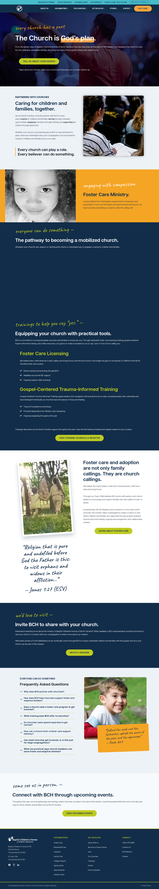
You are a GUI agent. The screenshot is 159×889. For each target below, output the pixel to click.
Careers (125, 856)
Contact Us (126, 847)
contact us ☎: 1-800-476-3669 (116, 2)
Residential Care (60, 847)
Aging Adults (59, 865)
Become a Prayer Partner (97, 847)
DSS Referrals (96, 2)
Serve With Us (93, 843)
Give (89, 852)
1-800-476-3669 (128, 843)
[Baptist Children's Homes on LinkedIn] (18, 865)
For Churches (93, 856)
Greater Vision (59, 874)
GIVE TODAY (143, 8)
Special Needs (59, 870)
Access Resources (65, 2)
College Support (60, 861)
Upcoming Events (81, 2)
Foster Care (58, 843)
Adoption (57, 852)
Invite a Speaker (94, 870)
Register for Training (46, 2)
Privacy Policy (146, 886)
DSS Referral (127, 852)
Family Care (58, 856)
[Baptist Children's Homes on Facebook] (9, 865)
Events (90, 865)
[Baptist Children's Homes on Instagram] (14, 865)
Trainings (91, 861)
